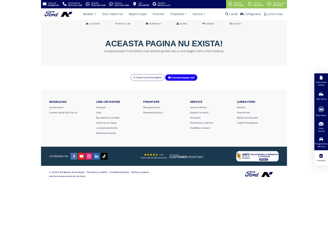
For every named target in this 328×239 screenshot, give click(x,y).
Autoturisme (56, 107)
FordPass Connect (200, 128)
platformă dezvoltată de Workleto (67, 176)
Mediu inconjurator (247, 117)
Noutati (241, 107)
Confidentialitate (119, 172)
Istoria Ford (243, 112)
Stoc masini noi (112, 14)
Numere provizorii (106, 133)
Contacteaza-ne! (183, 77)
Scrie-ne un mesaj (106, 122)
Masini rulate (137, 14)
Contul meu (274, 14)
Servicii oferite (198, 107)
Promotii (158, 14)
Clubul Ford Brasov (247, 122)
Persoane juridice (152, 112)
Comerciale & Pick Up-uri (63, 112)
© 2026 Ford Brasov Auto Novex (67, 172)
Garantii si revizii (199, 112)
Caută (232, 14)
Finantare (177, 14)
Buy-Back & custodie (107, 117)
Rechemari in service (201, 122)
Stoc (98, 112)
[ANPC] (257, 156)
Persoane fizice (151, 107)
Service (198, 14)
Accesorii (195, 117)
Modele (88, 14)
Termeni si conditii (97, 172)
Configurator (252, 14)
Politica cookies (140, 172)
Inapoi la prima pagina (148, 77)
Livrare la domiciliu (107, 128)
